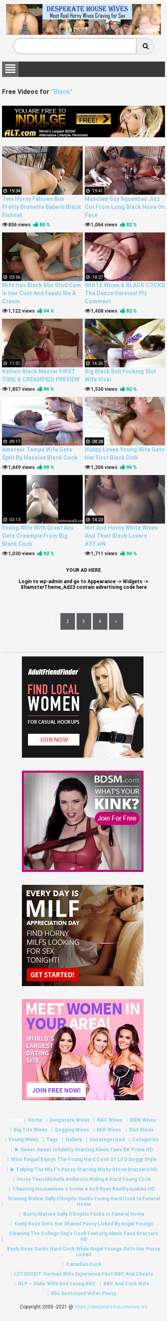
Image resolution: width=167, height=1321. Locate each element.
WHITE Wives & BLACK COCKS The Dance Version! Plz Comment (125, 293)
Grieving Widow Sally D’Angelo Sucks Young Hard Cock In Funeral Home (84, 1201)
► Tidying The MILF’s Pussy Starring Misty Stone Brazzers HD (83, 1169)
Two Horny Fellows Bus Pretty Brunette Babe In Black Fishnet (41, 207)
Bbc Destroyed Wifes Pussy (83, 1293)
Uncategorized (107, 1139)
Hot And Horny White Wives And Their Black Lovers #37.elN (121, 535)
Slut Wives (141, 1130)
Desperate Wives (70, 1120)
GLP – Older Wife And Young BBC (57, 1284)
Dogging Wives (72, 1130)
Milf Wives (109, 1130)
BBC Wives (109, 1120)
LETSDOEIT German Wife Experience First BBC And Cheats (83, 1274)
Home (15, 1120)
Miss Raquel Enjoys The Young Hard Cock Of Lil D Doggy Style (83, 1159)
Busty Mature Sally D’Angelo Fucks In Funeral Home (83, 1214)
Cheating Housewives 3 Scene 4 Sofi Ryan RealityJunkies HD (84, 1189)
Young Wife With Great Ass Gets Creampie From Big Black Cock (38, 535)
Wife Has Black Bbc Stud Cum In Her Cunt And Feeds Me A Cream (41, 293)
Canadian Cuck (83, 1264)
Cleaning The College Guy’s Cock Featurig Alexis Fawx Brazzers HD (83, 1236)
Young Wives (24, 1139)
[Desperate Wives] (83, 32)
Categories (145, 1139)
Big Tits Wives (30, 1130)
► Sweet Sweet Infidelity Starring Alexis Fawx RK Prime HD (84, 1150)
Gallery (74, 1139)
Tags (52, 1139)
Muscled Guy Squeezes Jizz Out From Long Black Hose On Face (125, 207)
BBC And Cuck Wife (126, 1284)
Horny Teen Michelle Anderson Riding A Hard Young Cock (84, 1179)
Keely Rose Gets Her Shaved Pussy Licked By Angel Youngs (83, 1224)
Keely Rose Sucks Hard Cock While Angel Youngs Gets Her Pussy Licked (83, 1251)
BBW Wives (143, 1120)
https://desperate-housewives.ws (111, 1307)
